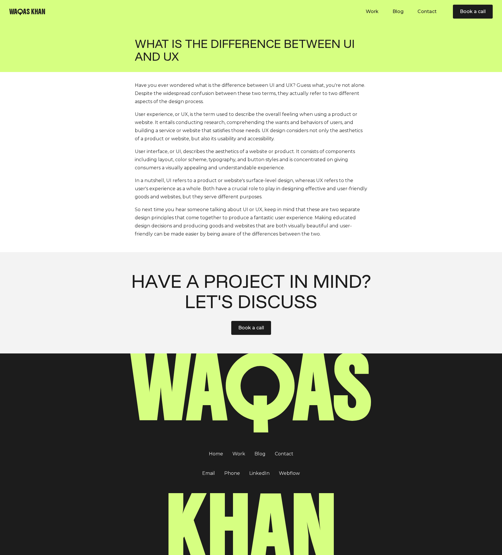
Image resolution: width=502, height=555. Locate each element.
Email (208, 473)
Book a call (251, 328)
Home (216, 454)
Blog (398, 11)
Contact (427, 11)
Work (372, 11)
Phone (232, 473)
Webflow (289, 473)
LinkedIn (259, 473)
